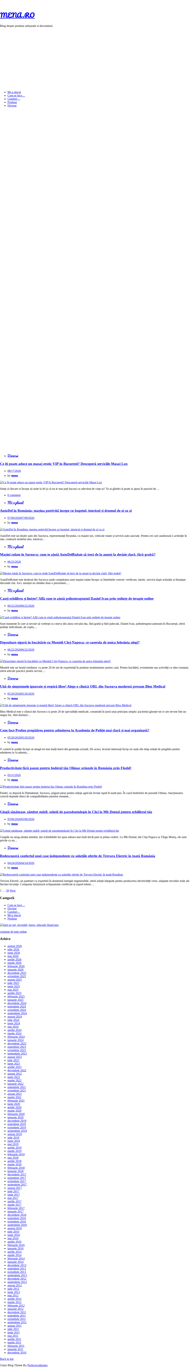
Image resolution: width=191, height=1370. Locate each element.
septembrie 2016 (17, 1224)
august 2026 (14, 946)
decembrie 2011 (16, 1312)
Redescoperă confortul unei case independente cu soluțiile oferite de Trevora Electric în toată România (77, 856)
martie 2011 (14, 1342)
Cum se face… (16, 95)
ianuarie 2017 (15, 1211)
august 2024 (14, 1016)
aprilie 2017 (14, 1201)
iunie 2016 (13, 1235)
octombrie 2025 (16, 976)
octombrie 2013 (16, 1272)
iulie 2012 (13, 1288)
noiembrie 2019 (16, 1124)
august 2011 (14, 1325)
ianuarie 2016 (15, 1248)
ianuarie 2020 (15, 1117)
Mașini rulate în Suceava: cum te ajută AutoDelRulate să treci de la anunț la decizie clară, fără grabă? (78, 554)
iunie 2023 (13, 1063)
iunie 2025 (13, 986)
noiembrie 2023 (16, 1046)
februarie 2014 (16, 1258)
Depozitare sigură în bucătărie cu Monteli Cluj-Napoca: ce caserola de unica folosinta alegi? (70, 642)
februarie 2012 (16, 1305)
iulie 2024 (13, 1020)
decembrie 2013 (16, 1265)
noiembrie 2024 (16, 1006)
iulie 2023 (13, 1060)
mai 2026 (12, 956)
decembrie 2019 (16, 1120)
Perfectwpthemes (37, 1365)
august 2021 (14, 1093)
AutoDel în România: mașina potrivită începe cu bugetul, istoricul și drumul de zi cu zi (66, 511)
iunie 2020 (13, 1104)
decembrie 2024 (16, 1003)
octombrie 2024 (16, 1009)
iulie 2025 (13, 983)
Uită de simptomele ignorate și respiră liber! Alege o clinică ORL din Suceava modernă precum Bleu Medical (82, 686)
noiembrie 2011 (16, 1315)
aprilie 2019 (14, 1147)
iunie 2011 (13, 1332)
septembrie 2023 (17, 1053)
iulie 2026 (13, 949)
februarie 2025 (16, 996)
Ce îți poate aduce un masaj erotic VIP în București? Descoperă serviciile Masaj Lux (64, 464)
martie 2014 (14, 1255)
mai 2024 (12, 1026)
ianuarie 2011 (15, 1349)
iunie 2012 (13, 1292)
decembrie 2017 (16, 1174)
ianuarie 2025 (15, 999)
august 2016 (14, 1228)
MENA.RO (17, 15)
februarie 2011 (15, 1345)
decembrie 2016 (16, 1214)
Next (12, 890)
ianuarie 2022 (15, 1083)
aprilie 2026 (14, 959)
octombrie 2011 (16, 1319)
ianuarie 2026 (15, 969)
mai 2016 (12, 1238)
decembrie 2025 (16, 972)
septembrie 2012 (17, 1282)
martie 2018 (14, 1164)
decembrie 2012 (16, 1278)
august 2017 (14, 1188)
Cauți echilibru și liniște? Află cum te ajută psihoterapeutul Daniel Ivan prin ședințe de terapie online (77, 598)
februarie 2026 (16, 966)
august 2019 (14, 1134)
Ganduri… (13, 98)
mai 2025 (12, 989)
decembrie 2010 (16, 1352)
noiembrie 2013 (16, 1268)
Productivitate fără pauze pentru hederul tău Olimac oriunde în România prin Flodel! (65, 768)
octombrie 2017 (16, 1181)
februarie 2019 (16, 1154)
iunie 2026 (13, 952)
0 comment (14, 495)
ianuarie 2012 (15, 1308)
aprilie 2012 (14, 1298)
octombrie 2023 (16, 1050)
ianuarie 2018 (15, 1171)
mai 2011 (12, 1335)
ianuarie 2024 (15, 1040)
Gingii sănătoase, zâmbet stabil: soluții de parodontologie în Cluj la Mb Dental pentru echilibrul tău (76, 812)
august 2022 (14, 1073)
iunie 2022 (13, 1077)
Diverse (12, 105)
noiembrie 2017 (16, 1177)
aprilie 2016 (14, 1241)
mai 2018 (12, 1157)
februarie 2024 (16, 1036)
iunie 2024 (13, 1023)
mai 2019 (12, 1144)
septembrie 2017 (17, 1184)
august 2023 (14, 1056)
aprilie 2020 (14, 1107)
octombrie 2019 (16, 1127)
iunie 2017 (13, 1194)
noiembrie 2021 (16, 1087)
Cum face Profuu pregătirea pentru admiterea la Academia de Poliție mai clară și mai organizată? (74, 730)
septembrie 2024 (17, 1013)
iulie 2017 (13, 1191)
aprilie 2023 (14, 1067)
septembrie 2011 (17, 1322)
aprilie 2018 (14, 1161)
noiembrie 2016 (16, 1218)
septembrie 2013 (17, 1275)
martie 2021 (14, 1097)
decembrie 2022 (16, 1070)
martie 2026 (14, 962)
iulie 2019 (13, 1137)
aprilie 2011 (14, 1339)
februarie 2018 (16, 1167)
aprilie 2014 (14, 1251)
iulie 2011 (13, 1329)
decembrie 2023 (16, 1043)
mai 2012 (12, 1295)
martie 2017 (14, 1204)
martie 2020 (14, 1110)
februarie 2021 (16, 1100)
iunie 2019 (13, 1140)
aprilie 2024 (14, 1030)
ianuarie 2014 (15, 1261)
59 (7, 890)
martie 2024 (14, 1033)
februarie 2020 (16, 1114)
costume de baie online (13, 931)
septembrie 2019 (17, 1130)
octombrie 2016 (16, 1221)
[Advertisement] (95, 57)
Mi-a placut (14, 92)
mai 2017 (12, 1198)
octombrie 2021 (16, 1090)
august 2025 (14, 979)
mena (14, 475)
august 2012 (14, 1285)
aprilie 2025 (14, 993)
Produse (12, 102)
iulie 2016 (13, 1231)
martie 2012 (14, 1302)
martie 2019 (14, 1151)
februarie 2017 (16, 1208)
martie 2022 (14, 1080)
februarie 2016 (16, 1245)
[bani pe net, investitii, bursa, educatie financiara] (29, 925)
